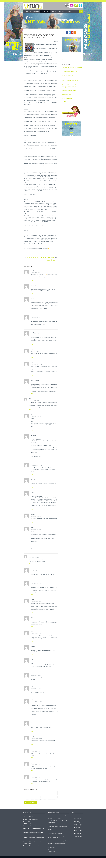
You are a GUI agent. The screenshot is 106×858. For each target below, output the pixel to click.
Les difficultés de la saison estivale (69, 90)
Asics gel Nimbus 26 (77, 815)
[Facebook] (67, 32)
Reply (32, 280)
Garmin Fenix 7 (77, 821)
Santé (53, 11)
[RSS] (75, 32)
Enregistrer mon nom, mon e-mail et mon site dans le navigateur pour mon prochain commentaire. (41, 799)
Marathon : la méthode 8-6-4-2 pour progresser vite (58, 831)
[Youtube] (72, 32)
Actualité (27, 11)
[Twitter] (70, 32)
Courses (35, 11)
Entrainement (44, 11)
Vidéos (69, 11)
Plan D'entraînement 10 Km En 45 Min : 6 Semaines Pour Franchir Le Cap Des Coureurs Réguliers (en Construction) (58, 826)
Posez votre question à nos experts (69, 59)
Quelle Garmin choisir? (78, 836)
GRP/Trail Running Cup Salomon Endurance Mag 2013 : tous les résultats (48, 259)
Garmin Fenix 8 (77, 822)
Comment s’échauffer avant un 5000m (69, 78)
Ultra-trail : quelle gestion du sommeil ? (69, 71)
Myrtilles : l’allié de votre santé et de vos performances (34, 828)
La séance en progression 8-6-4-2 (56, 833)
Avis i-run (75, 816)
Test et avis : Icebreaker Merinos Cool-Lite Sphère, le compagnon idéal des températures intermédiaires (72, 86)
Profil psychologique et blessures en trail (70, 101)
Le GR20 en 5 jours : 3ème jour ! (33, 258)
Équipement (61, 11)
